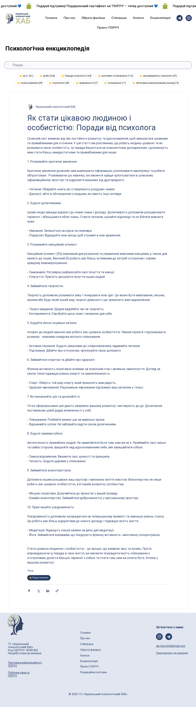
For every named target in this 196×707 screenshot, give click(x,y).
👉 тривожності (88, 82)
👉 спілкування (116, 82)
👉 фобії (48, 75)
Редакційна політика (93, 672)
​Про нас (85, 638)
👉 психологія (60, 82)
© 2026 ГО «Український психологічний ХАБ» (98, 694)
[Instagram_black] (189, 18)
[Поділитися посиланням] (57, 591)
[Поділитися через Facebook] (29, 591)
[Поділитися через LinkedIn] (48, 591)
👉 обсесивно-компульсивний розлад (156, 82)
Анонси (85, 655)
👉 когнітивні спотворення (117, 75)
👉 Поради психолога (77, 75)
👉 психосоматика (31, 82)
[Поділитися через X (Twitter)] (38, 591)
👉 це (27, 75)
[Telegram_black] (179, 18)
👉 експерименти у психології (159, 75)
